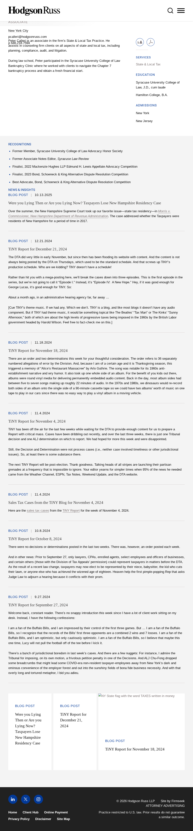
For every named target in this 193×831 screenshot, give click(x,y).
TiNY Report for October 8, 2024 (35, 539)
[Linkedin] (12, 803)
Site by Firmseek (173, 801)
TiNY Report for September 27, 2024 (38, 605)
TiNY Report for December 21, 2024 (37, 249)
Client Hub (30, 812)
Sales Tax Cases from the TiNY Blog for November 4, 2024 (55, 502)
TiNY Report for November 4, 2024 (37, 421)
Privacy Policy (19, 819)
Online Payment (56, 812)
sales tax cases (38, 510)
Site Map (63, 819)
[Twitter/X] (25, 803)
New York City (18, 31)
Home (12, 812)
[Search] (170, 10)
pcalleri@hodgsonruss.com (27, 37)
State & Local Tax (148, 64)
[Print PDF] (151, 42)
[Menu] (180, 11)
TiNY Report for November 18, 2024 (38, 350)
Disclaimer (43, 819)
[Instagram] (38, 803)
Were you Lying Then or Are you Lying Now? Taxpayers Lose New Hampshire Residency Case (84, 203)
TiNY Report (71, 510)
